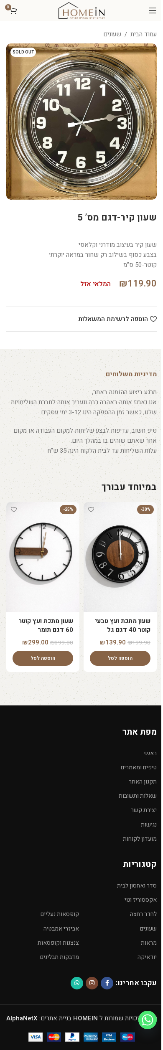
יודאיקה (147, 957)
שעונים (112, 34)
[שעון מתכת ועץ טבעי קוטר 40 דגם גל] (120, 557)
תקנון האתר (143, 781)
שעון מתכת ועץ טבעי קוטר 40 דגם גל (122, 625)
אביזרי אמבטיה (61, 928)
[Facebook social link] (107, 983)
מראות (149, 942)
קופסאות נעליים (60, 914)
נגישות (149, 824)
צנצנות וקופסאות (58, 942)
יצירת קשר (144, 810)
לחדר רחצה (143, 914)
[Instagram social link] (92, 983)
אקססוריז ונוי (141, 899)
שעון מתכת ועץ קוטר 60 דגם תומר (45, 625)
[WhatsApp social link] (77, 983)
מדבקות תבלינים (59, 957)
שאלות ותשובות (138, 795)
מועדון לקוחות (140, 838)
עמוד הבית (143, 34)
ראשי (150, 753)
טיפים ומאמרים (139, 767)
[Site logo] (81, 10)
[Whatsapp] (147, 1020)
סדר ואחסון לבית (137, 885)
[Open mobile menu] (152, 10)
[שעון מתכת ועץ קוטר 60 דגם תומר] (42, 557)
